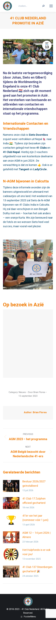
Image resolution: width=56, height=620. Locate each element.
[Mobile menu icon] (51, 6)
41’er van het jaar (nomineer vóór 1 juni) (35, 518)
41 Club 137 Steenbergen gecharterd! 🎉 (37, 569)
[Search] (43, 6)
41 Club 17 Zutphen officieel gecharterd (34, 500)
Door (36, 392)
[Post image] (11, 486)
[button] (5, 264)
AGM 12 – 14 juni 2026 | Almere (36, 535)
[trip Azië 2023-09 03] (28, 264)
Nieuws (9, 43)
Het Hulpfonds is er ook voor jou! (36, 552)
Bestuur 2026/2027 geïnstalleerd (33, 483)
